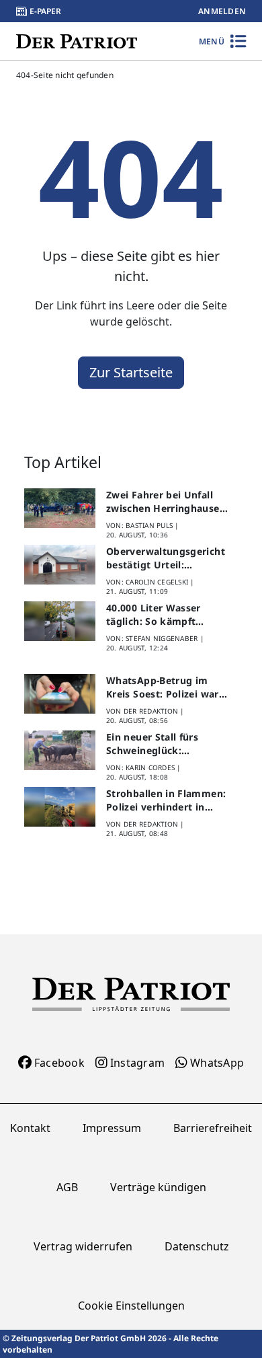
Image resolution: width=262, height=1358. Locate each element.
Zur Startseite (131, 372)
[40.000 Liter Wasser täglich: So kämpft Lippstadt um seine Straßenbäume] (59, 621)
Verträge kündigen (158, 1187)
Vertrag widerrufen (83, 1246)
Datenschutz (197, 1246)
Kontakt (30, 1128)
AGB (67, 1187)
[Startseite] (76, 41)
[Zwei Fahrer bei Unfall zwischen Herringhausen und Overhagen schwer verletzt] (59, 508)
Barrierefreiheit (212, 1128)
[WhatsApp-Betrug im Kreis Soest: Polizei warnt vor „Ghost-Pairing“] (59, 694)
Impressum (112, 1128)
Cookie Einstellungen (131, 1305)
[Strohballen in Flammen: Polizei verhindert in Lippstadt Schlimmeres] (59, 807)
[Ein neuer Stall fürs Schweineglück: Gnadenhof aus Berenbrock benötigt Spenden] (59, 750)
